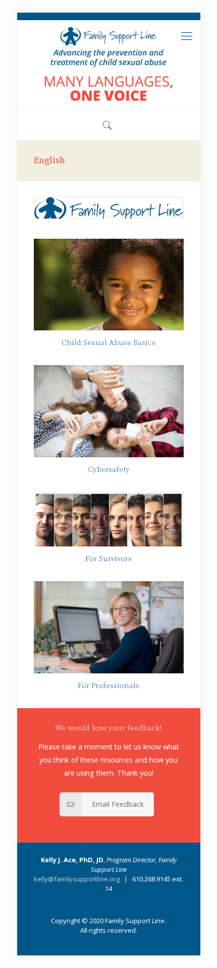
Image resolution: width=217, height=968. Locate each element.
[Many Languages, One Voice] (108, 64)
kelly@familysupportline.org (77, 878)
